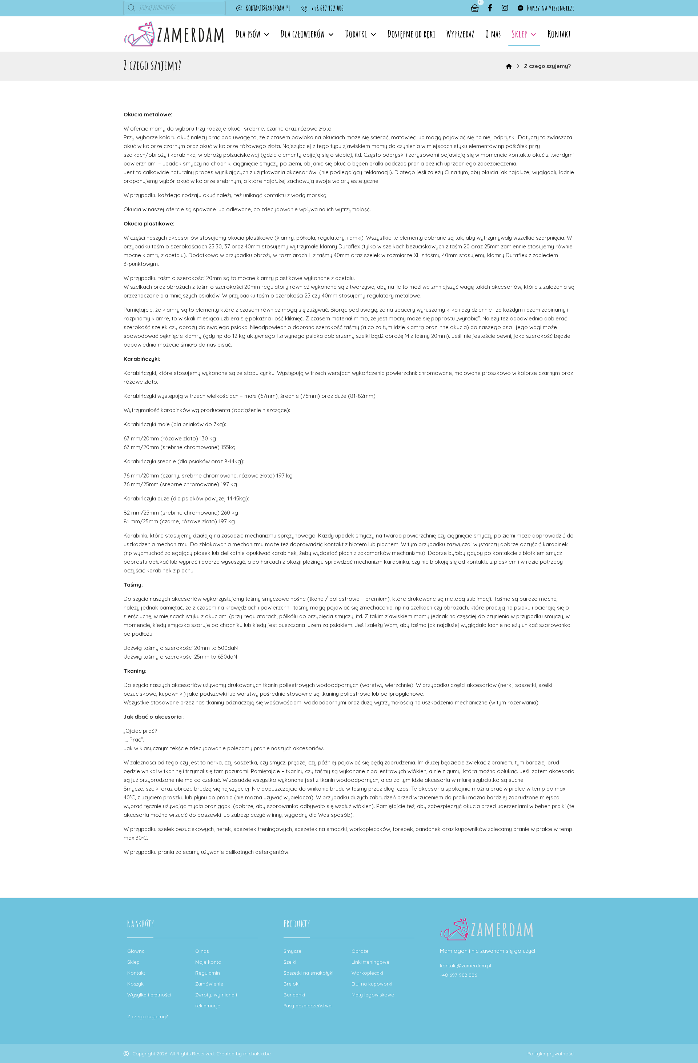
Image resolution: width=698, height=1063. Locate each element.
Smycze (292, 951)
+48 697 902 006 (458, 975)
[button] (490, 8)
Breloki (292, 984)
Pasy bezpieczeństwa (308, 1005)
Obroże (360, 951)
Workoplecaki (367, 973)
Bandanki (294, 995)
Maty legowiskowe (373, 995)
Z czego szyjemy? (147, 1016)
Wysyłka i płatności (149, 995)
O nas (202, 951)
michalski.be (257, 1053)
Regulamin (207, 973)
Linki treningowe (370, 962)
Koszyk (135, 984)
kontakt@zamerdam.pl (465, 965)
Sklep (133, 962)
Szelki (290, 962)
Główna (136, 951)
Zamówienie (209, 984)
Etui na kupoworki (372, 984)
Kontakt (136, 973)
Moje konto (208, 962)
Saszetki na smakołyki (308, 973)
